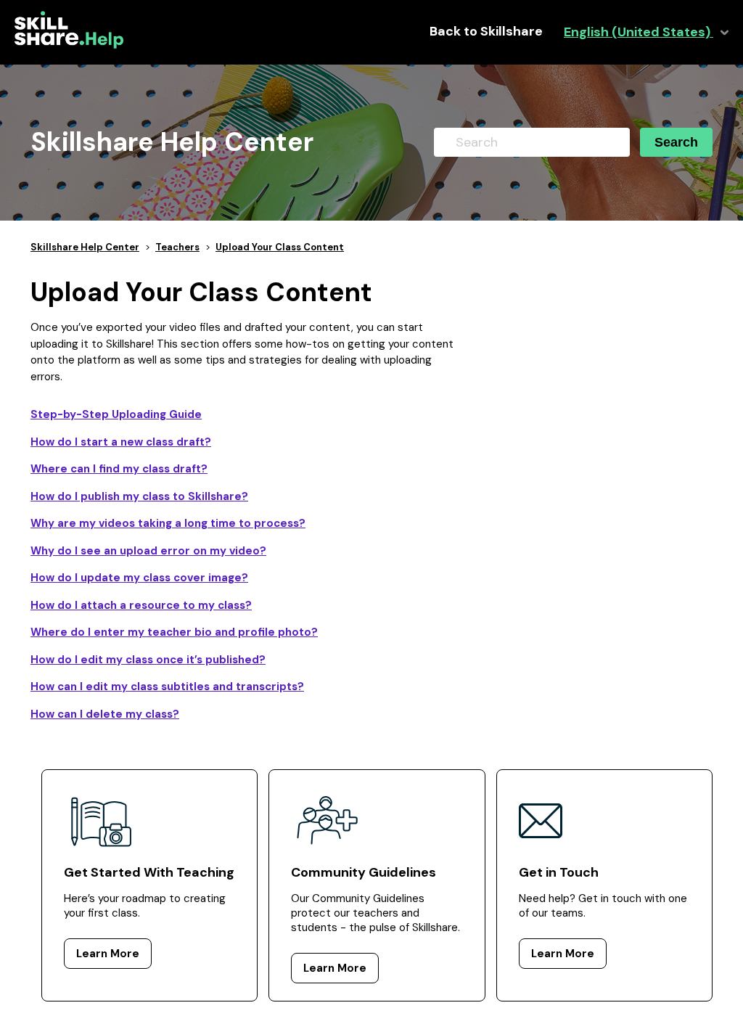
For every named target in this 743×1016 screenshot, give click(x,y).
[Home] (69, 45)
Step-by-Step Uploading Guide (116, 414)
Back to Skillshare (486, 31)
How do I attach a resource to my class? (141, 605)
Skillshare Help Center (84, 247)
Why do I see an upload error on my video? (148, 551)
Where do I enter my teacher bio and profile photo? (174, 632)
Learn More (107, 953)
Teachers (177, 247)
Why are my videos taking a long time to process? (167, 523)
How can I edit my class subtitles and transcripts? (167, 686)
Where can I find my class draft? (119, 469)
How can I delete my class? (104, 714)
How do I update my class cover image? (139, 577)
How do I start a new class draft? (120, 442)
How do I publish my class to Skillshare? (139, 496)
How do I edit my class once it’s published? (148, 659)
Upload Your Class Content (279, 247)
